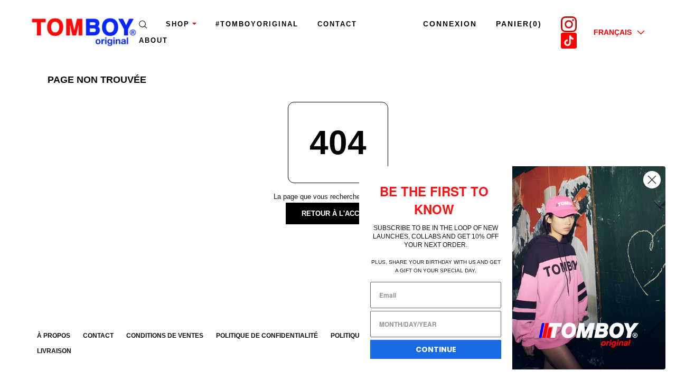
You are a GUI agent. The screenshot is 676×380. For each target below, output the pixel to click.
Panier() (519, 24)
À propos (53, 335)
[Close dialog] (652, 179)
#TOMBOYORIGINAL (256, 24)
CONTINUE (436, 349)
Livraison (54, 351)
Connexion (450, 24)
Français (613, 32)
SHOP (178, 24)
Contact (337, 24)
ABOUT (153, 40)
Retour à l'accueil (338, 213)
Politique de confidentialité (267, 335)
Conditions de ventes (164, 335)
